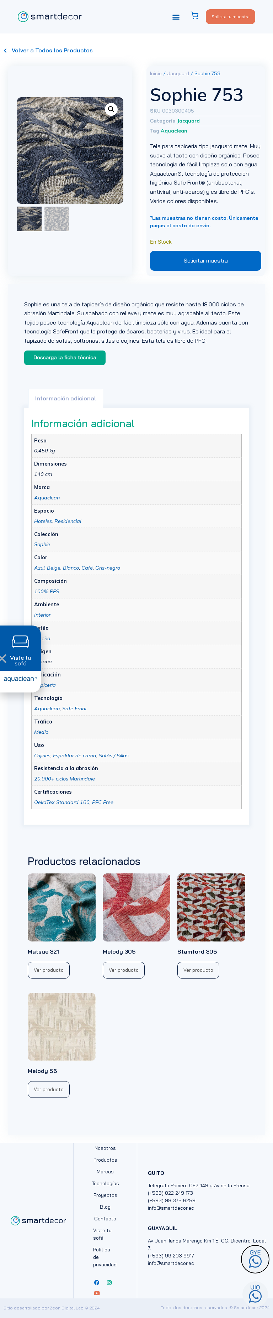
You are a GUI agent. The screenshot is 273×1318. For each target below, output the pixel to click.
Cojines (42, 755)
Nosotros (105, 1148)
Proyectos (105, 1195)
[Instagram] (109, 1282)
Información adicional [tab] (65, 398)
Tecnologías (105, 1183)
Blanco (71, 568)
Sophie (42, 544)
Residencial (67, 521)
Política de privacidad (105, 1257)
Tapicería (45, 685)
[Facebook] (96, 1282)
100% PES (46, 591)
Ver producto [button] (49, 970)
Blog (105, 1207)
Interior (42, 615)
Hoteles (43, 521)
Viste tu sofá (102, 1234)
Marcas (105, 1171)
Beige (53, 568)
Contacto (105, 1218)
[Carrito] (198, 15)
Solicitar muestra (206, 260)
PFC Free (102, 802)
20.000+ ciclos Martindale (64, 778)
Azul (39, 568)
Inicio (156, 73)
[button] (176, 16)
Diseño (42, 638)
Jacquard (178, 73)
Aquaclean (174, 131)
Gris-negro (107, 568)
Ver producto (49, 1089)
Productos (105, 1160)
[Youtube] (96, 1293)
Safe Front (74, 708)
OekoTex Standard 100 (62, 802)
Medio (41, 732)
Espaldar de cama (74, 755)
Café (87, 568)
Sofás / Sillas (114, 755)
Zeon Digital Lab (67, 1308)
